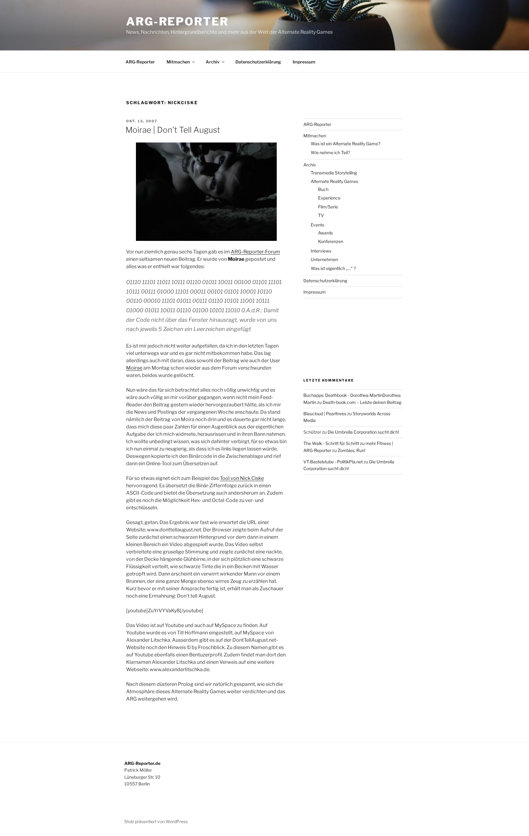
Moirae (134, 368)
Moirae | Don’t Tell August (173, 130)
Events (317, 224)
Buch (323, 189)
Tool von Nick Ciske (242, 478)
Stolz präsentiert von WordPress (156, 821)
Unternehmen (324, 259)
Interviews (321, 250)
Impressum (304, 61)
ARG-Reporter (177, 21)
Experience (329, 197)
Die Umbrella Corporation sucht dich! (363, 432)
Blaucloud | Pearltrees (324, 413)
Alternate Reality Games (334, 181)
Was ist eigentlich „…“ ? (333, 268)
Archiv (212, 61)
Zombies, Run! (351, 450)
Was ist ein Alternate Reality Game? (345, 143)
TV (321, 215)
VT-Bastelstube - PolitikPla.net (333, 461)
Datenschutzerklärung (258, 61)
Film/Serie (328, 206)
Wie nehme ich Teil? (330, 152)
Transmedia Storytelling (334, 172)
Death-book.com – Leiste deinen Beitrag (362, 402)
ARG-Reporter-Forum (255, 252)
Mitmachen (178, 61)
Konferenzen (330, 241)
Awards (325, 232)
